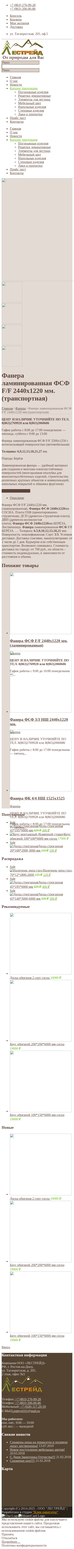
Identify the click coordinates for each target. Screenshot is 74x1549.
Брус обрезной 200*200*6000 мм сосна (37, 1044)
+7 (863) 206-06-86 (23, 8)
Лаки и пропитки (30, 114)
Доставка (16, 27)
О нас (14, 81)
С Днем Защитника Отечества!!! (32, 1457)
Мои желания (19, 23)
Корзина (16, 19)
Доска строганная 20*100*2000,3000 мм (36, 846)
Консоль (16, 15)
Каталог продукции (24, 88)
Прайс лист (18, 118)
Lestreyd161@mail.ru (26, 1411)
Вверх (6, 1347)
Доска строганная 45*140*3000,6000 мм (36, 894)
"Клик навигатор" (45, 1512)
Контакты (17, 121)
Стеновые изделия (31, 110)
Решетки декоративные (34, 95)
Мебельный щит (29, 103)
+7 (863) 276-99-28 (23, 5)
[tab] (41, 498)
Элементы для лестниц (34, 99)
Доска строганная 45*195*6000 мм (36, 826)
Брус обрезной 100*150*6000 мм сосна (37, 1115)
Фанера (20, 408)
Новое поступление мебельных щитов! (37, 1449)
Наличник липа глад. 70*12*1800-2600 (41, 870)
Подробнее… (11, 1541)
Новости (16, 84)
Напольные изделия (32, 107)
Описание (17, 498)
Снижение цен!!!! (22, 1460)
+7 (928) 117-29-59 (33, 1406)
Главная (15, 77)
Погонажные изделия (33, 92)
